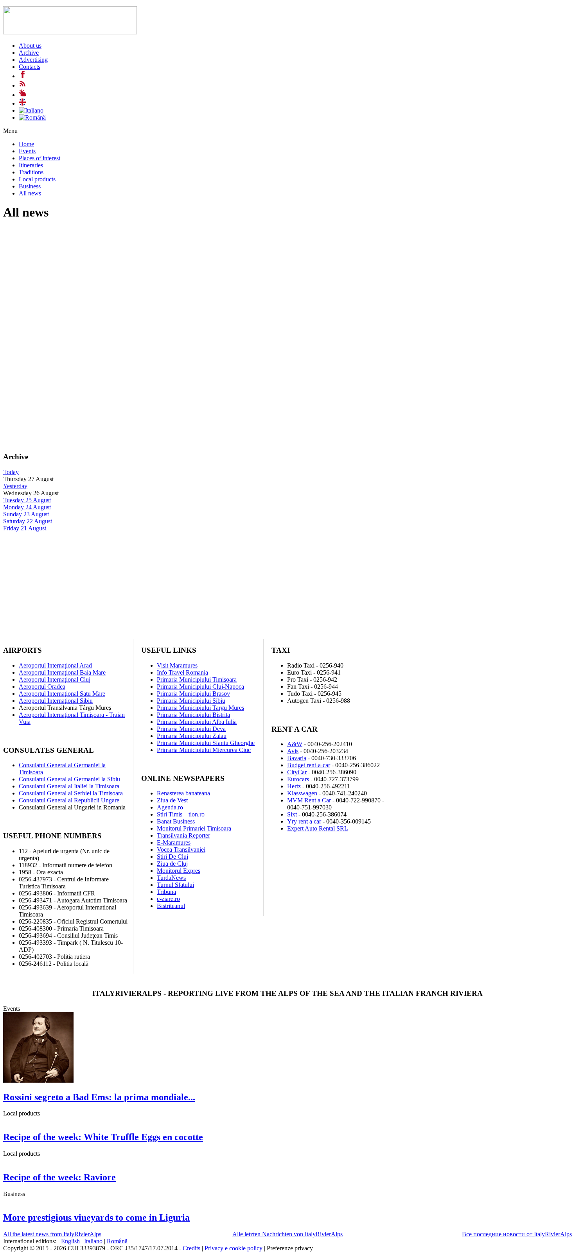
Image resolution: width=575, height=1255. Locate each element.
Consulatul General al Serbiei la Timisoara (71, 793)
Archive (29, 52)
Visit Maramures (177, 665)
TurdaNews (171, 877)
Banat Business (176, 821)
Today (11, 472)
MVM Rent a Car (309, 800)
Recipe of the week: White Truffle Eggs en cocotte (103, 1137)
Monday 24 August (27, 507)
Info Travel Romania (182, 672)
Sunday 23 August (26, 514)
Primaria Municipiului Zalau (191, 735)
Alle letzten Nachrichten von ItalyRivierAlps (287, 1234)
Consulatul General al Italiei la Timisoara (69, 786)
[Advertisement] (238, 283)
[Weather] (23, 94)
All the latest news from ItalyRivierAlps (52, 1234)
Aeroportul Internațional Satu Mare (62, 693)
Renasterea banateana (183, 793)
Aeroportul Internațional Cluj (54, 679)
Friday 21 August (24, 528)
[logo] (70, 32)
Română (117, 1241)
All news (30, 193)
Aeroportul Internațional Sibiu (56, 700)
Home (26, 144)
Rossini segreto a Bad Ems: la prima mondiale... (99, 1097)
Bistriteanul (171, 905)
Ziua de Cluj (172, 863)
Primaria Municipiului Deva (191, 728)
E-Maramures (173, 842)
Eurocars (298, 779)
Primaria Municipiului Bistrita (193, 714)
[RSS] (23, 85)
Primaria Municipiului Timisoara (197, 679)
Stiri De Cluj (172, 856)
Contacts (29, 66)
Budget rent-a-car (308, 765)
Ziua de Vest (172, 800)
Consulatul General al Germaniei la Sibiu (69, 779)
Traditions (31, 172)
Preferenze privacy (290, 1248)
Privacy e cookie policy (233, 1248)
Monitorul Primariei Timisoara (194, 828)
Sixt (292, 814)
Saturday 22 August (27, 521)
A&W (294, 744)
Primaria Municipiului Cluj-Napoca (200, 686)
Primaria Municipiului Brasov (193, 693)
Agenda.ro (170, 807)
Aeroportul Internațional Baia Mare (62, 672)
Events (27, 151)
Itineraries (31, 165)
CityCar (297, 772)
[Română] (32, 117)
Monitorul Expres (178, 870)
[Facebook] (23, 76)
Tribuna (166, 891)
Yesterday (15, 486)
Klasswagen (302, 793)
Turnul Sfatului (175, 884)
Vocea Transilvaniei (181, 849)
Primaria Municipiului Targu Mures (200, 707)
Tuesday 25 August (27, 500)
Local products (37, 179)
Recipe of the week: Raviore (59, 1177)
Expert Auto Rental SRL (317, 828)
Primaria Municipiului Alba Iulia (197, 721)
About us (30, 45)
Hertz (294, 786)
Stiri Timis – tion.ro (181, 814)
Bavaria (296, 758)
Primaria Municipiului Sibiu (191, 700)
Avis (292, 751)
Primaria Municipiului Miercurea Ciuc (204, 750)
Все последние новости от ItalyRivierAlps (517, 1234)
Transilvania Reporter (183, 835)
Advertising (33, 59)
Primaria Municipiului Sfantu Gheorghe (206, 742)
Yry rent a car (304, 821)
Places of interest (39, 158)
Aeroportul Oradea (42, 686)
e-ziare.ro (168, 898)
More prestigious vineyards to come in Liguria (96, 1217)
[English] (22, 103)
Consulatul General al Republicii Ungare (69, 800)
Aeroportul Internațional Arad (55, 665)
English (70, 1241)
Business (30, 186)
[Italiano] (31, 110)
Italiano (93, 1241)
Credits (191, 1248)
